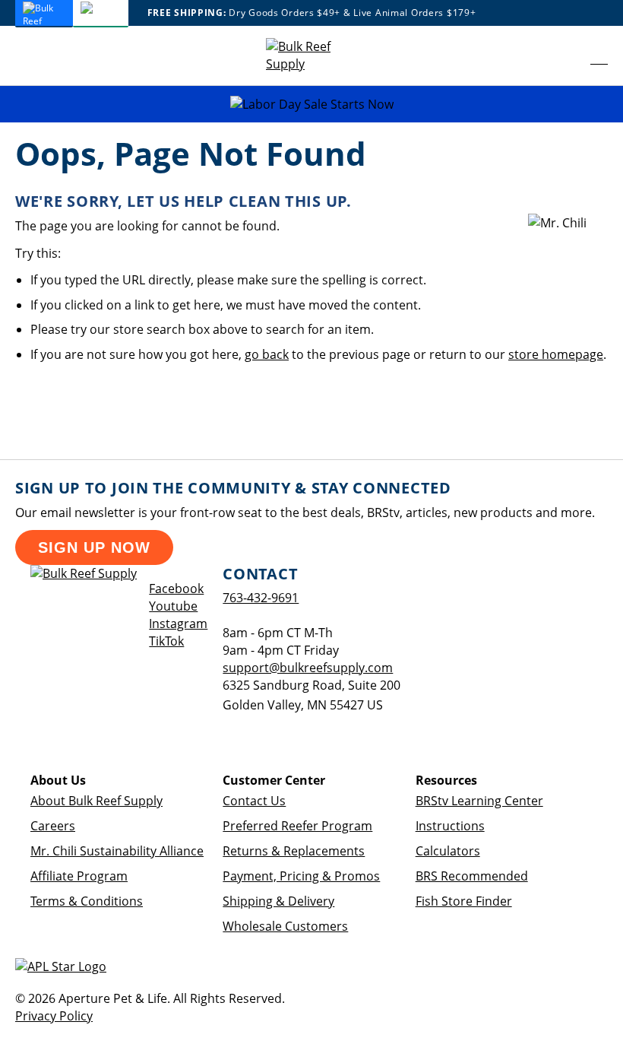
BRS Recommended (472, 876)
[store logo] (311, 55)
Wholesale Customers (285, 926)
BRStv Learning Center (479, 800)
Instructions (450, 825)
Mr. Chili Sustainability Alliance (117, 850)
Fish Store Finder (464, 901)
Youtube (173, 606)
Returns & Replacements (294, 850)
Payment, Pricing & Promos (301, 876)
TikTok (166, 641)
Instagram (178, 623)
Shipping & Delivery (278, 901)
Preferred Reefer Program (297, 825)
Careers (52, 825)
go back (267, 354)
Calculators (448, 850)
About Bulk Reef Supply (96, 800)
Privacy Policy (54, 1016)
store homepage (555, 354)
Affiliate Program (79, 876)
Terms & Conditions (86, 901)
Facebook (176, 588)
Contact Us (254, 800)
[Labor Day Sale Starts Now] (311, 104)
